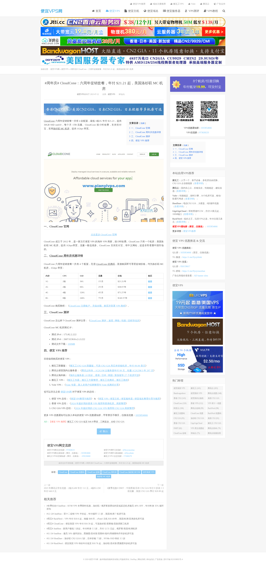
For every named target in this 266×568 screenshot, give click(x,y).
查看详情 (198, 183)
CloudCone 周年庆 (60, 255)
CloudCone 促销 (93, 472)
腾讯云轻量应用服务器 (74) (214, 434)
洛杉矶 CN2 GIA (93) (197, 419)
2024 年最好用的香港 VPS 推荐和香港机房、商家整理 (98, 403)
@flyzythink (129, 453)
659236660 (86, 456)
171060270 (127, 456)
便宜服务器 (173, 10)
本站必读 (150, 559)
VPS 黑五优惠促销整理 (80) (197, 429)
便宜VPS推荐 (138, 4)
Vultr (192, 4)
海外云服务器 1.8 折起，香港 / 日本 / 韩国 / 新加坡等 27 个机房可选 (104, 375)
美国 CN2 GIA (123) (213, 399)
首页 (98, 10)
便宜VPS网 (51, 10)
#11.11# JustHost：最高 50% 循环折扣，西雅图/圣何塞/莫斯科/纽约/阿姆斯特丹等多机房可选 (90, 533)
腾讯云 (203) (213, 388)
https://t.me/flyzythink (192, 257)
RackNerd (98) (213, 408)
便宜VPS (114, 10)
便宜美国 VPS (148, 472)
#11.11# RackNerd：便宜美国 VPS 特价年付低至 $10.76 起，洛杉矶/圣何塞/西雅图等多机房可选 (92, 543)
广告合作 (220, 4)
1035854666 (141, 415)
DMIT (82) (178, 428)
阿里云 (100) (179, 408)
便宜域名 (152, 10)
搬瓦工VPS (178, 4)
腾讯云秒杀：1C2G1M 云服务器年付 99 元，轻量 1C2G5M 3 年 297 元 (117, 370)
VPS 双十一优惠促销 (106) (214, 404)
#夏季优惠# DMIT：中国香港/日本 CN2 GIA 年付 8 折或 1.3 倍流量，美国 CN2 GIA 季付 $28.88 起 (135, 489)
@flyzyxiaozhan (129, 450)
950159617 (185, 266)
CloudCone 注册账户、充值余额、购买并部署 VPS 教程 (97, 306)
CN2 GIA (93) (179, 418)
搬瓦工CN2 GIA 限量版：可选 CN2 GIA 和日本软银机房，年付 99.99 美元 (107, 365)
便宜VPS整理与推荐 (81, 398)
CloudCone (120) (180, 403)
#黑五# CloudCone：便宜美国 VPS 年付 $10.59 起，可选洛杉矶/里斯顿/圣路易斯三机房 (88, 524)
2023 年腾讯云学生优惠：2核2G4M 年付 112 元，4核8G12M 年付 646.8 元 (72, 489)
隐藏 (143, 123)
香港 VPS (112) (197, 403)
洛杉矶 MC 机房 (61, 128)
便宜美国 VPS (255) (179, 389)
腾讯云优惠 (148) (215, 393)
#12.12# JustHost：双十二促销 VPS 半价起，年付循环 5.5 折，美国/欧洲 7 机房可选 (86, 514)
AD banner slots (201, 276)
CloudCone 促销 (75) (180, 434)
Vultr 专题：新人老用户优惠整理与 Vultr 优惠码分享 (92, 385)
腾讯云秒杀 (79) (214, 428)
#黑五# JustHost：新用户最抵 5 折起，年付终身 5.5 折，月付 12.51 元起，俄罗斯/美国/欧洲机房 (92, 528)
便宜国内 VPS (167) (196, 394)
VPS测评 (193, 10)
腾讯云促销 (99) (197, 408)
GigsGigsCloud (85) (196, 423)
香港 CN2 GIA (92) (179, 423)
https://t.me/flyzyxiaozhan (193, 271)
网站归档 (141, 559)
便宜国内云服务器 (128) (197, 399)
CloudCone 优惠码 (105, 264)
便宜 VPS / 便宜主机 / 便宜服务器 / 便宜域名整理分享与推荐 (129, 398)
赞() (105, 431)
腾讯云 (205, 4)
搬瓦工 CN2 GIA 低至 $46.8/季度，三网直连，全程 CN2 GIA (95, 422)
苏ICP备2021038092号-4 (173, 559)
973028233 (70, 450)
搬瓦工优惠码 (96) (179, 414)
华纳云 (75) (195, 433)
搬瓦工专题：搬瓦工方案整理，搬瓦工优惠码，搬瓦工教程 (98, 380)
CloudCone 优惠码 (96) (197, 414)
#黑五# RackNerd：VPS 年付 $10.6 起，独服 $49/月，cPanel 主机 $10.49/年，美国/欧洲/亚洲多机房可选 (95, 519)
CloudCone (49, 121)
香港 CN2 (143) (180, 398)
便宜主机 (133, 10)
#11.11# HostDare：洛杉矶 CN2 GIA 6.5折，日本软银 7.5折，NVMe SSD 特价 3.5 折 (86, 538)
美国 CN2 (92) (213, 418)
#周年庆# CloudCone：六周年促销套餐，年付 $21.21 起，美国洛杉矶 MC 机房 (117, 463)
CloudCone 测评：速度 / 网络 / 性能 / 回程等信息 (114, 320)
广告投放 (158, 559)
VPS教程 (212, 10)
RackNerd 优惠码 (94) (214, 414)
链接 (150, 281)
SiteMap (133, 559)
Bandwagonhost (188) (179, 394)
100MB (71, 344)
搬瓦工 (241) (196, 388)
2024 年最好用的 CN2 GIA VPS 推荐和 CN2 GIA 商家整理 (104, 408)
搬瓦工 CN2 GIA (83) (214, 423)
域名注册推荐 (159, 4)
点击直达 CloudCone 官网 (104, 234)
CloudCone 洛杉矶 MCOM (129, 472)
